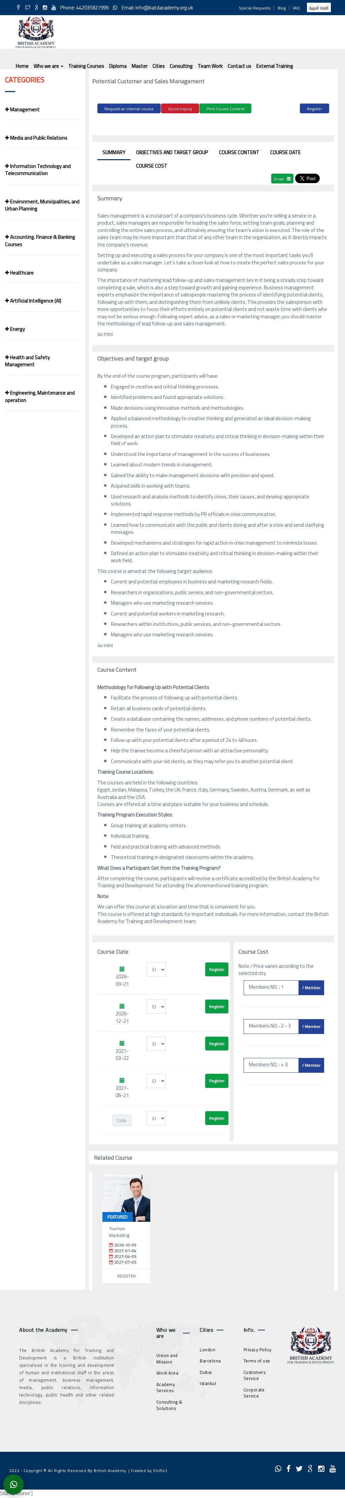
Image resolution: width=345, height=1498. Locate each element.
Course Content (239, 152)
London (207, 1350)
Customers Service (255, 1375)
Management (24, 109)
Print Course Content (225, 109)
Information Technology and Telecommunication (38, 169)
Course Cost (151, 166)
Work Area (167, 1373)
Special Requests (255, 8)
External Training (274, 66)
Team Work (210, 66)
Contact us (239, 66)
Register (314, 109)
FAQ (296, 8)
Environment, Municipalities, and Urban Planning (42, 205)
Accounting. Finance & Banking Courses (40, 240)
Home (22, 66)
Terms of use (257, 1361)
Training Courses (86, 66)
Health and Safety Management (27, 360)
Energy (17, 329)
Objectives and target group (172, 152)
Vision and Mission (167, 1358)
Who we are (47, 66)
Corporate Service (254, 1393)
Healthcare (21, 273)
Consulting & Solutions (169, 1405)
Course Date (285, 152)
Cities (159, 66)
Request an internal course (129, 109)
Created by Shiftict (149, 1470)
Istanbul (208, 1383)
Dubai (206, 1372)
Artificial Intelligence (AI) (35, 301)
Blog (282, 8)
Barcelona (210, 1361)
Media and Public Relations (38, 138)
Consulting (181, 66)
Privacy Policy (258, 1350)
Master (140, 66)
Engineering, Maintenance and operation (40, 396)
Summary (113, 152)
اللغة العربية (318, 8)
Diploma (118, 66)
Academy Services (165, 1387)
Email (279, 179)
